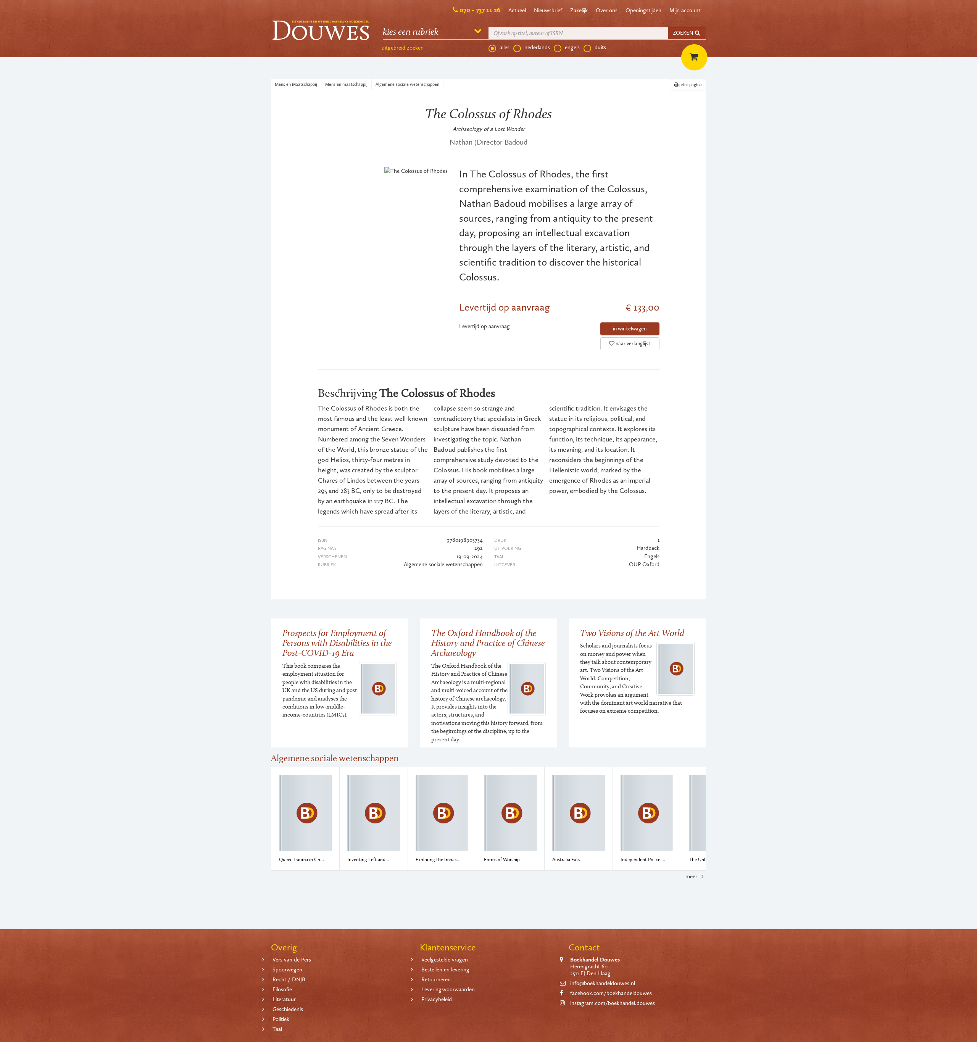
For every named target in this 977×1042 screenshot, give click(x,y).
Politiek (280, 1019)
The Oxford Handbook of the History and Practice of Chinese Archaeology (488, 643)
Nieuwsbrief (548, 10)
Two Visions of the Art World (632, 632)
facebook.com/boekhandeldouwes (611, 993)
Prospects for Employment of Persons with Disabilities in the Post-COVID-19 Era (337, 643)
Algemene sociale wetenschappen (407, 84)
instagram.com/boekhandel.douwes (612, 1003)
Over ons (606, 10)
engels (572, 47)
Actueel (517, 10)
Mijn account (684, 10)
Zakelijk (579, 10)
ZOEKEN (683, 33)
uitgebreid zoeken (403, 47)
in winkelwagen (629, 328)
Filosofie (282, 989)
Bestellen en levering (445, 969)
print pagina (690, 84)
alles (504, 47)
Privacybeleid (436, 999)
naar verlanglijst (632, 343)
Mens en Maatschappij (296, 84)
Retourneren (436, 979)
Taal (277, 1029)
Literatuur (284, 999)
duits (600, 47)
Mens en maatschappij (346, 84)
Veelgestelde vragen (444, 959)
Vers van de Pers (291, 959)
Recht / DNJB (288, 979)
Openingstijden (643, 10)
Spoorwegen (287, 969)
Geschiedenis (287, 1009)
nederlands (537, 47)
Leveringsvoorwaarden (448, 989)
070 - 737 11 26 (479, 10)
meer (692, 876)
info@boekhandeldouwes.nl (602, 983)
